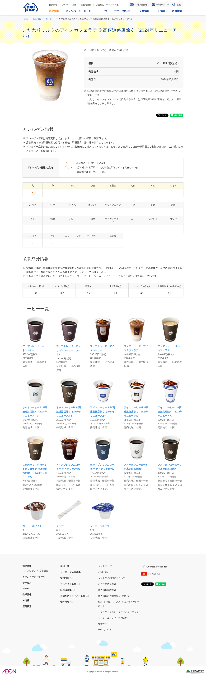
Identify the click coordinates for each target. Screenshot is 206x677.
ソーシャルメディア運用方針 (112, 618)
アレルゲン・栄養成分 (36, 570)
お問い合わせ (141, 4)
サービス (27, 582)
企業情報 (27, 594)
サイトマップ (105, 566)
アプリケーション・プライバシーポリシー (119, 612)
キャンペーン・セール (34, 576)
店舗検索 (27, 606)
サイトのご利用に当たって (111, 578)
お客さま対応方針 (107, 584)
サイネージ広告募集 (70, 572)
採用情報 (53, 5)
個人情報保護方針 (107, 590)
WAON (26, 588)
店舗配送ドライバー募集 (107, 5)
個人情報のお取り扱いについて (114, 596)
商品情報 (27, 566)
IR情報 (26, 600)
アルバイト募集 (69, 5)
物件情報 (64, 601)
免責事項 (102, 623)
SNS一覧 (64, 566)
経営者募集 (86, 5)
